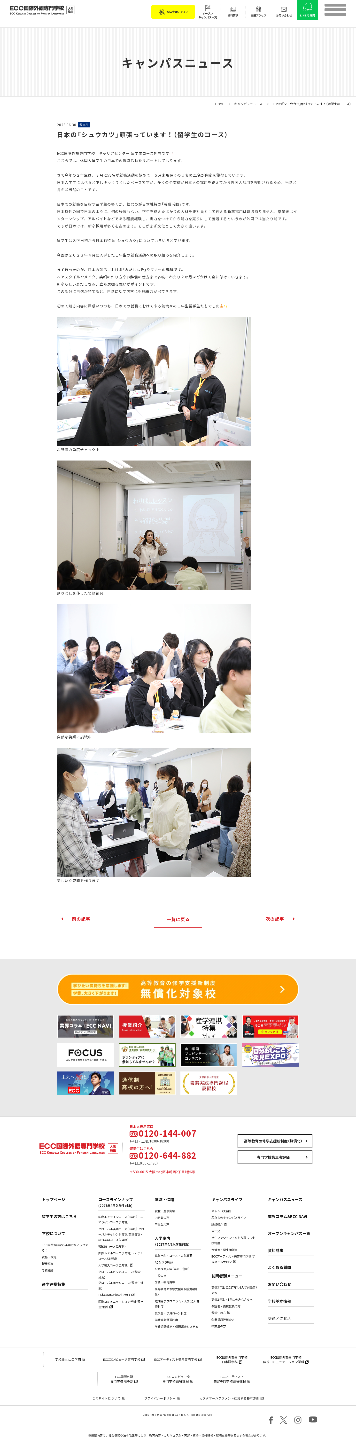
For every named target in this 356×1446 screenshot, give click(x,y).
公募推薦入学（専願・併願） (172, 1269)
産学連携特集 (53, 1284)
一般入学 (160, 1276)
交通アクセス (279, 1318)
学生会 (215, 1231)
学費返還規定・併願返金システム (176, 1326)
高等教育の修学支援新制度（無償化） (273, 1141)
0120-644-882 (167, 1155)
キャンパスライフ (226, 1199)
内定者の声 (162, 1217)
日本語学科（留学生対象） (114, 1295)
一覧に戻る (178, 919)
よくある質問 (279, 1267)
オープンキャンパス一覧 (289, 1233)
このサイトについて (106, 1398)
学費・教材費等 (165, 1282)
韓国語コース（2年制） (112, 1246)
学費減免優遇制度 (166, 1320)
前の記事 (81, 918)
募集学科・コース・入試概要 (173, 1255)
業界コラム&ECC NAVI (287, 1216)
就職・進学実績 (165, 1211)
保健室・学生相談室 (224, 1250)
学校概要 (48, 1270)
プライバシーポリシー (160, 1398)
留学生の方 (218, 1313)
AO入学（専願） (164, 1262)
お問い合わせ (279, 1284)
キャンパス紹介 (221, 1211)
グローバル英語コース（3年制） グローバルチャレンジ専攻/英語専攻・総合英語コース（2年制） (121, 1234)
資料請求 (275, 1250)
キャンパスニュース (285, 1199)
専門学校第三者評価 (273, 1157)
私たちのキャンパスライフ (228, 1217)
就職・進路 (164, 1199)
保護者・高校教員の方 (225, 1306)
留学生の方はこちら (59, 1216)
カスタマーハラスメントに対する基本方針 (229, 1398)
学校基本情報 (279, 1301)
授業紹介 (48, 1263)
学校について (53, 1233)
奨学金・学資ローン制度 (170, 1313)
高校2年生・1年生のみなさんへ (232, 1299)
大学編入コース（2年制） (113, 1265)
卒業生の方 (218, 1326)
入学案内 (172, 1241)
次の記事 (275, 918)
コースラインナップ (115, 1202)
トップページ (53, 1199)
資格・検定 (49, 1257)
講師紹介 (217, 1224)
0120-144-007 (167, 1133)
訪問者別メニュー (226, 1276)
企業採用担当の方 (223, 1319)
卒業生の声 (162, 1224)
